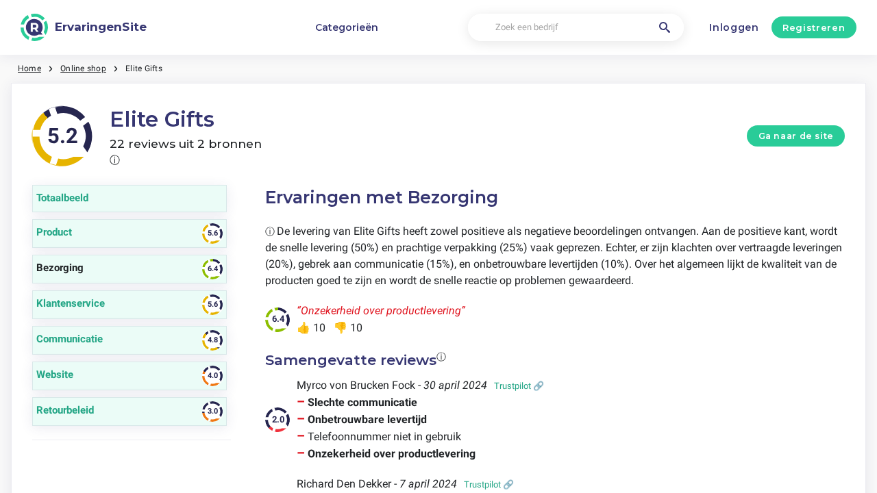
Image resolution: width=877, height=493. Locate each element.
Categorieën (346, 27)
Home (29, 68)
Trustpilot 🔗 (519, 386)
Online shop (83, 68)
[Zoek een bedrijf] (664, 27)
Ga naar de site (796, 136)
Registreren (813, 27)
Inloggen (734, 27)
